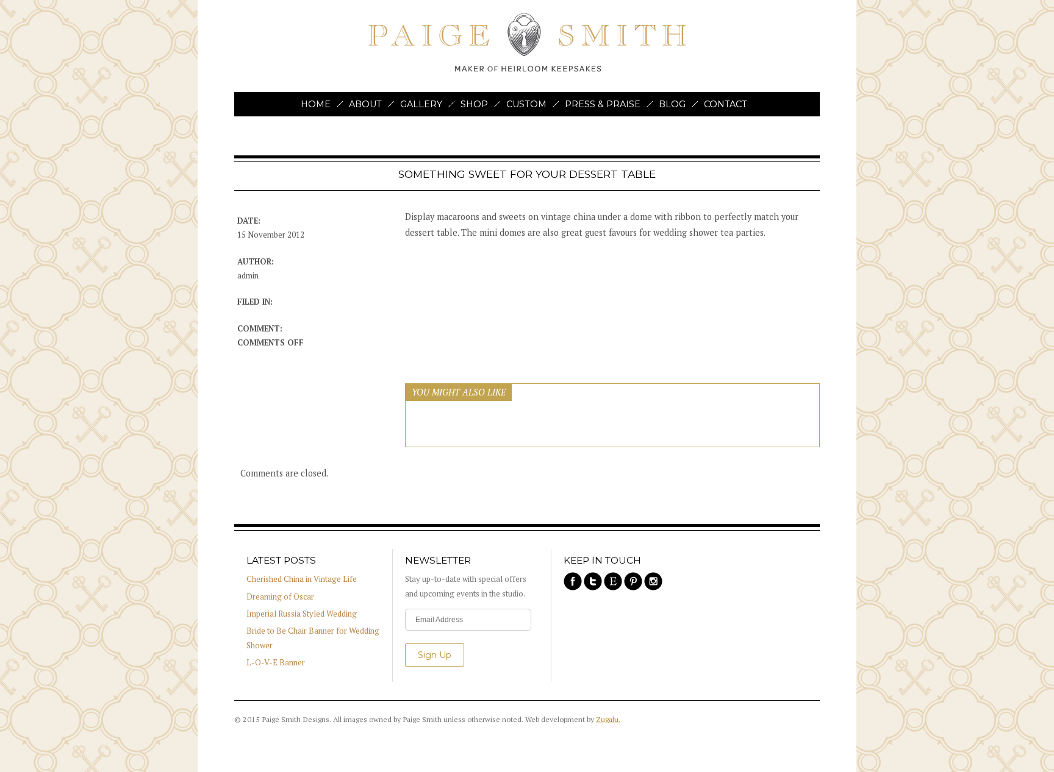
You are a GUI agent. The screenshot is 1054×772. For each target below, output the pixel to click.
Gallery (421, 104)
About (365, 104)
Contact (725, 104)
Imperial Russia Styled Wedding (301, 614)
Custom (526, 104)
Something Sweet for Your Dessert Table (527, 174)
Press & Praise (602, 104)
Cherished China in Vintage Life (301, 579)
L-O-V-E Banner (275, 662)
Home (316, 104)
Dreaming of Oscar (280, 597)
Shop (474, 104)
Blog (672, 104)
